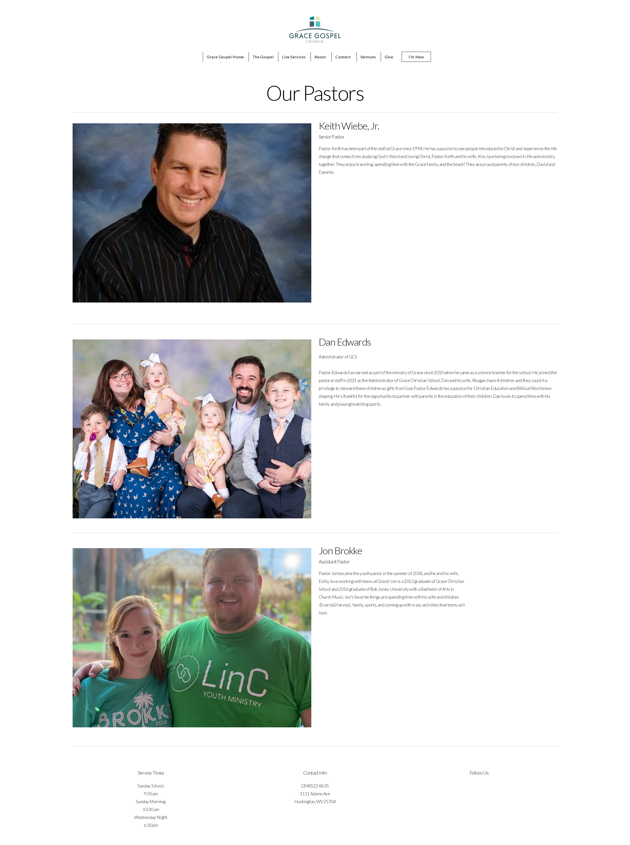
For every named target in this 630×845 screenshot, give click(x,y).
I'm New (416, 56)
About (321, 56)
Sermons (368, 56)
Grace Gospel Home (225, 56)
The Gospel (262, 56)
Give (389, 56)
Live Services (294, 56)
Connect (343, 56)
